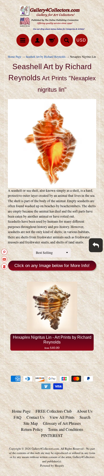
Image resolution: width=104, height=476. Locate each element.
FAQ (17, 417)
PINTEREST (52, 435)
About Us (84, 411)
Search (85, 417)
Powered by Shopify (52, 465)
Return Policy (32, 429)
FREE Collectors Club (54, 411)
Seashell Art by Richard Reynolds (45, 57)
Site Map (30, 423)
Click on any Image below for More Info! (52, 265)
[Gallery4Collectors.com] (52, 17)
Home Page (14, 57)
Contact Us (35, 417)
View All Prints (61, 417)
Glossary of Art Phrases (62, 423)
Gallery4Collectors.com (45, 448)
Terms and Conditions (65, 429)
